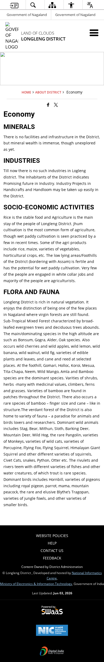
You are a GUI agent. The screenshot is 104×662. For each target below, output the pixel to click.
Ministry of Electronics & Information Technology (36, 584)
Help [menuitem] (52, 543)
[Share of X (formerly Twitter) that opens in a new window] (56, 104)
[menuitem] (14, 5)
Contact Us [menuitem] (52, 550)
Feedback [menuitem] (52, 558)
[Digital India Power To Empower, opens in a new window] (52, 651)
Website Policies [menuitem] (52, 535)
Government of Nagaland (27, 14)
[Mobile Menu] (94, 32)
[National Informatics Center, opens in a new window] (52, 631)
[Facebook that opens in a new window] (48, 104)
